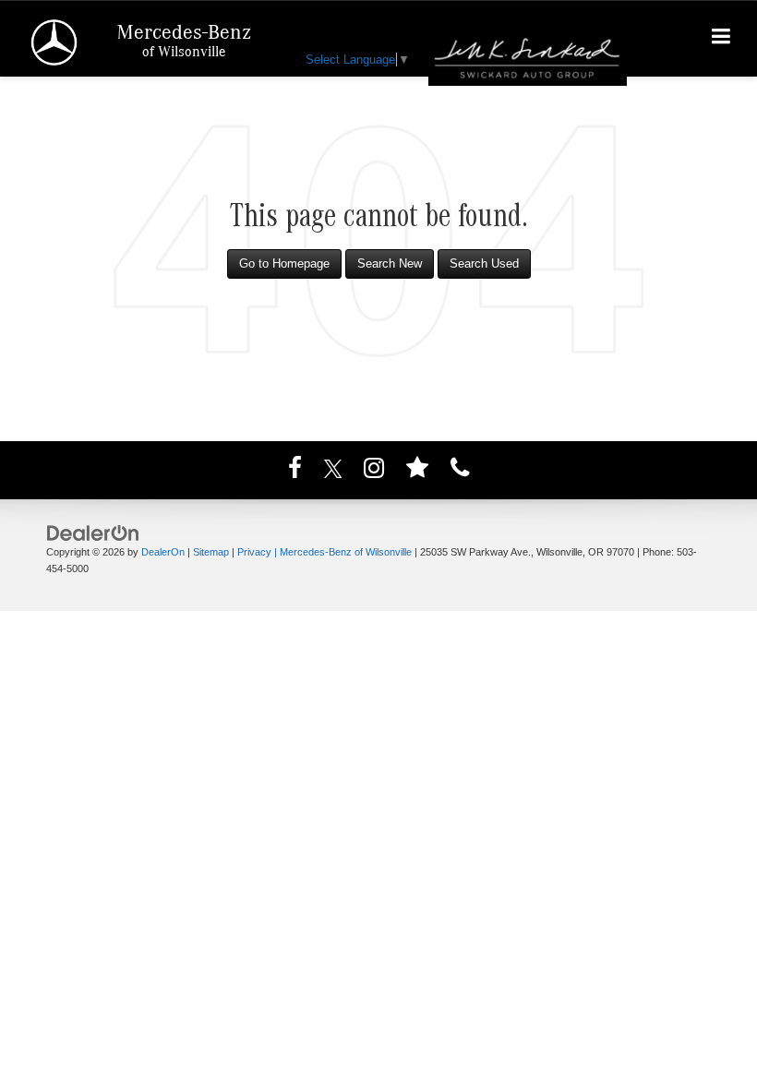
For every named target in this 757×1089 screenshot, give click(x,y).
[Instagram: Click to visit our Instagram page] (374, 471)
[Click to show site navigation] (721, 39)
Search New (389, 263)
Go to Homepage (284, 263)
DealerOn (163, 551)
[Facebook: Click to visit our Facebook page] (295, 471)
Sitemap (211, 551)
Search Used (484, 263)
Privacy (254, 551)
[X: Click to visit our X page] (333, 471)
